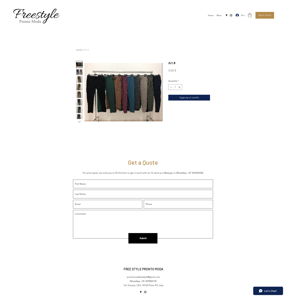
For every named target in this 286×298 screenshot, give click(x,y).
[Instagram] (231, 15)
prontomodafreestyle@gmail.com (143, 277)
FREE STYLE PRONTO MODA (143, 269)
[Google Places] (226, 15)
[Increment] (180, 87)
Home (79, 49)
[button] (250, 15)
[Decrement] (171, 87)
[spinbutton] (175, 87)
